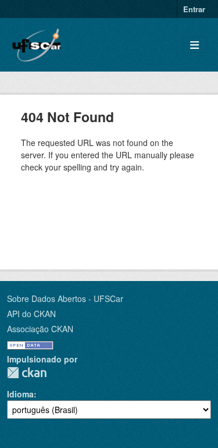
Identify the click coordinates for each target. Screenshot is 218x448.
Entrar (194, 9)
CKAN (27, 373)
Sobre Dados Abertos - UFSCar (65, 298)
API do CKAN (31, 313)
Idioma (20, 394)
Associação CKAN (40, 329)
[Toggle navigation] (194, 45)
